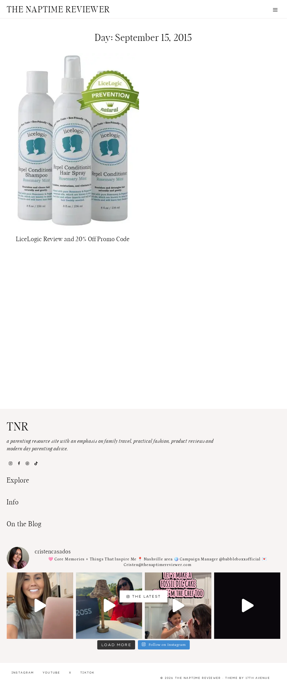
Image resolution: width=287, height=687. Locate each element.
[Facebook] (18, 463)
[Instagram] (10, 463)
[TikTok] (36, 463)
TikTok (87, 672)
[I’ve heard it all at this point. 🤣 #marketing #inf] (40, 605)
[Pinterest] (27, 463)
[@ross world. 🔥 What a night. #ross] (109, 605)
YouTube (51, 672)
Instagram (22, 672)
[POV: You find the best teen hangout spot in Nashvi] (247, 605)
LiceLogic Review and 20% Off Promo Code (73, 239)
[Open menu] (275, 9)
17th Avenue (258, 677)
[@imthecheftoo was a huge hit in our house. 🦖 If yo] (178, 605)
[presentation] (73, 141)
